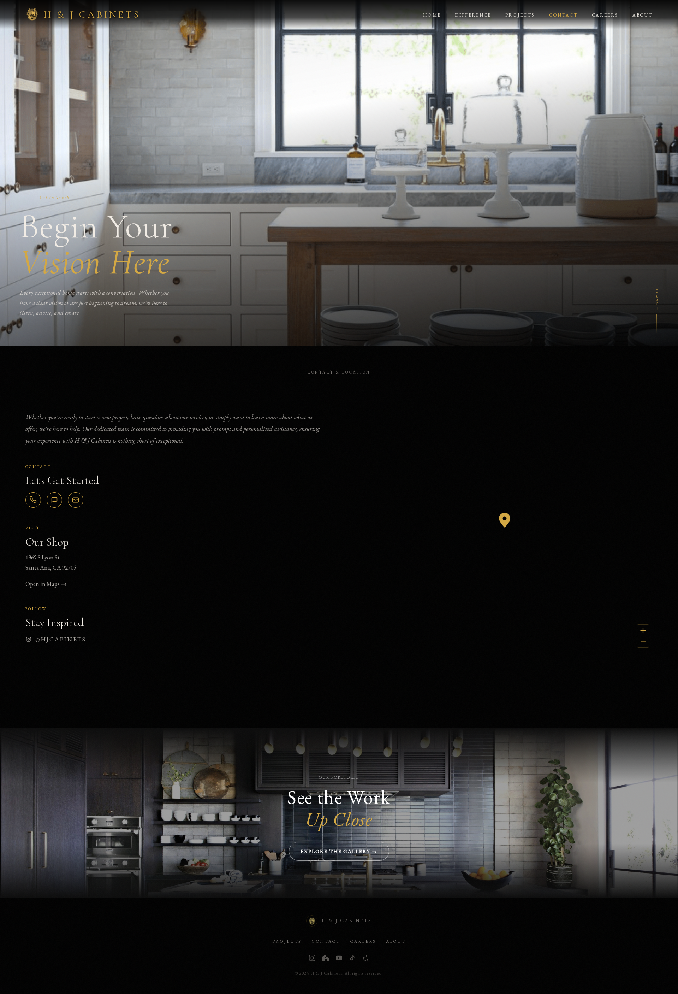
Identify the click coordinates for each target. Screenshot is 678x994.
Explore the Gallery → (339, 851)
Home (432, 15)
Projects (520, 15)
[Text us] (54, 500)
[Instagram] (312, 958)
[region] (505, 527)
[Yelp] (366, 958)
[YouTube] (339, 958)
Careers (605, 15)
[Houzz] (325, 958)
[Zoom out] (643, 641)
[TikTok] (352, 958)
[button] (504, 520)
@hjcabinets (60, 639)
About (642, 15)
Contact (563, 15)
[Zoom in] (643, 630)
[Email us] (75, 500)
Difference (473, 15)
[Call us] (33, 500)
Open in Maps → (46, 584)
